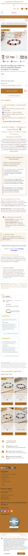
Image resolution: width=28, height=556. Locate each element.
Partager (7, 61)
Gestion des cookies (5, 496)
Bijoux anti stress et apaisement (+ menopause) (16, 23)
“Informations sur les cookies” (18, 548)
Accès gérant (23, 535)
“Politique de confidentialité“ (11, 549)
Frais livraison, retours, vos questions (8, 474)
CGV (3, 483)
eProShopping (3, 535)
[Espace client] (17, 8)
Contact (14, 8)
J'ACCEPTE (21, 553)
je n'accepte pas (7, 553)
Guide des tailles (4, 476)
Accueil (3, 23)
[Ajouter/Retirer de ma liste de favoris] (25, 91)
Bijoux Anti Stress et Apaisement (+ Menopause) (13, 71)
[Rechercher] (26, 19)
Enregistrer (15, 61)
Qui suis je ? (4, 479)
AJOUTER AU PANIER (12, 91)
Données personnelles (6, 481)
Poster (23, 61)
